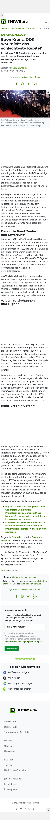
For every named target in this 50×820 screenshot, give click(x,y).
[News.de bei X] (29, 808)
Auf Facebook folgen (18, 672)
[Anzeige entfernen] (48, 810)
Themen (8, 764)
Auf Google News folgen (20, 683)
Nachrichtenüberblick (15, 770)
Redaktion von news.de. (31, 583)
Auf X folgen (13, 677)
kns (3, 569)
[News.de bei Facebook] (25, 808)
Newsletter (9, 751)
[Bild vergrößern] (48, 92)
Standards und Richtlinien (17, 732)
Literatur (16, 577)
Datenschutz (10, 726)
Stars (35, 577)
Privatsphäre (10, 789)
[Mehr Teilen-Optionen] (34, 84)
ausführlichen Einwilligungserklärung (22, 641)
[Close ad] (2, 15)
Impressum (10, 721)
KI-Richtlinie (10, 784)
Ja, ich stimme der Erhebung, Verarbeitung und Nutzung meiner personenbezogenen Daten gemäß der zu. (23, 637)
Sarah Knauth (20, 67)
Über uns (9, 745)
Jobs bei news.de (12, 778)
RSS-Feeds (9, 759)
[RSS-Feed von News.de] (34, 808)
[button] (25, 77)
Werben (8, 740)
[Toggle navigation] (46, 22)
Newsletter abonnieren (19, 688)
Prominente (26, 577)
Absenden (12, 648)
